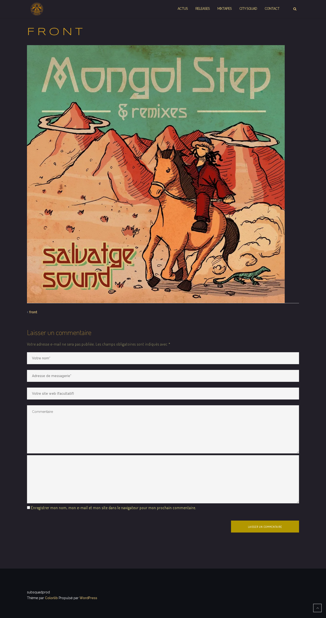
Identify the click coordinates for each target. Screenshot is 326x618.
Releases (202, 9)
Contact (272, 9)
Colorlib (51, 598)
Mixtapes (224, 9)
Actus (183, 9)
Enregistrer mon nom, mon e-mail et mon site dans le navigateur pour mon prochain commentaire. (113, 508)
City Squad (248, 9)
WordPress (88, 598)
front (33, 312)
